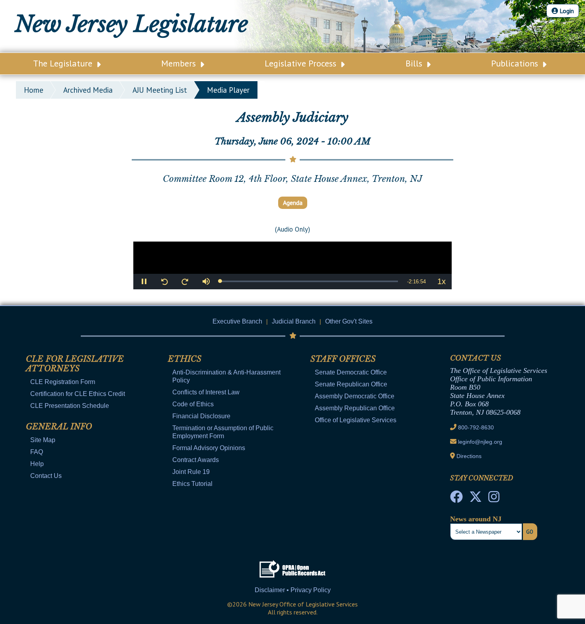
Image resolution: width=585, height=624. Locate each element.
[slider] (309, 281)
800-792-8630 (476, 427)
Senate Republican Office (351, 384)
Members (179, 63)
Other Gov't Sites (348, 321)
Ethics (184, 359)
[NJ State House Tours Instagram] (493, 499)
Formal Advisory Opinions (208, 448)
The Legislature (64, 63)
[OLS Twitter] (475, 499)
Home (33, 90)
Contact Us (46, 475)
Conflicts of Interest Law (206, 392)
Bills (415, 63)
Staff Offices (343, 359)
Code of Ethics (193, 404)
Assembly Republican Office (355, 408)
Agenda (292, 203)
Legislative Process (302, 63)
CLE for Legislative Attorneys (75, 363)
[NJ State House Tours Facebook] (456, 499)
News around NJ (475, 519)
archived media (88, 90)
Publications (515, 63)
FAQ (36, 451)
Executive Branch (237, 321)
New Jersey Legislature (131, 24)
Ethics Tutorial (192, 483)
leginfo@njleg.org (480, 442)
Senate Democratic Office (351, 372)
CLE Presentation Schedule (69, 405)
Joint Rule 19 (191, 471)
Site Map (42, 440)
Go (529, 531)
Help (37, 463)
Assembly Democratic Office (354, 396)
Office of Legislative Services (355, 420)
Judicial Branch (294, 321)
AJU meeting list (160, 90)
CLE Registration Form (62, 381)
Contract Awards (195, 459)
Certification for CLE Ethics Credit (77, 393)
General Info (59, 426)
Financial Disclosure (201, 416)
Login (566, 11)
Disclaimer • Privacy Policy (293, 590)
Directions (469, 456)
